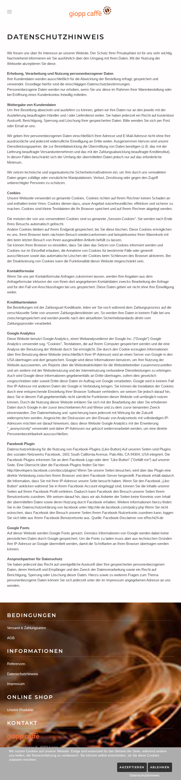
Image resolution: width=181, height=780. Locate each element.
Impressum (16, 684)
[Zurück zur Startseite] (91, 12)
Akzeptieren (131, 767)
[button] (9, 12)
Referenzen (16, 664)
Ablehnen (160, 767)
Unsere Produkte (20, 710)
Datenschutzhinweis (22, 674)
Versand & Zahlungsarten (26, 628)
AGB (11, 638)
